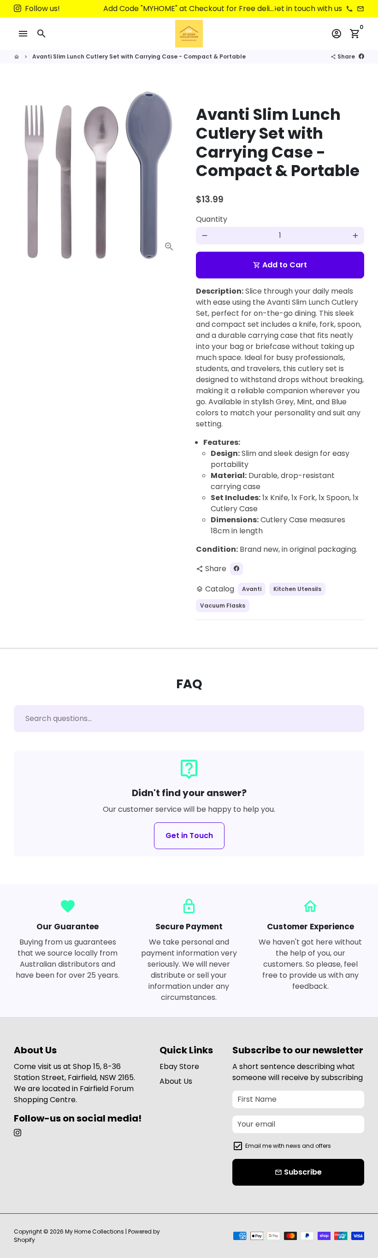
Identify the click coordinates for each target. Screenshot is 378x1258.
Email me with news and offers (288, 1146)
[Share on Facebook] (361, 56)
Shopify (24, 1240)
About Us (175, 1081)
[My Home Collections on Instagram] (17, 8)
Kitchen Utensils (297, 589)
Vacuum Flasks (222, 605)
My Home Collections (94, 1231)
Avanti (251, 589)
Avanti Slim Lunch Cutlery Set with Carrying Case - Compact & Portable (139, 56)
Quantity (211, 219)
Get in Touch (189, 835)
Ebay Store (179, 1066)
